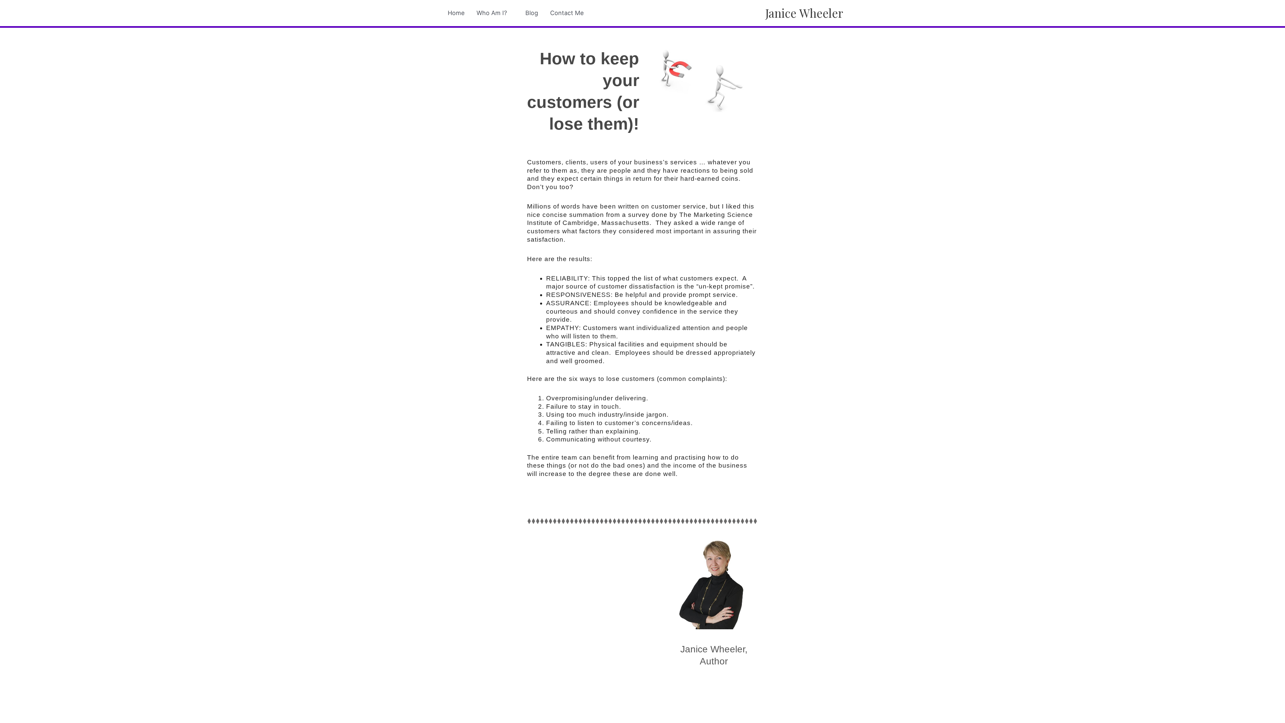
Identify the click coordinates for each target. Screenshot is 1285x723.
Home (456, 12)
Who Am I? (492, 12)
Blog (531, 12)
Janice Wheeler (804, 13)
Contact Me (567, 12)
